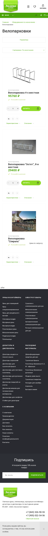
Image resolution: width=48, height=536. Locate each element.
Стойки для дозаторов (10, 400)
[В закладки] (17, 119)
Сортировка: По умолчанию (23, 50)
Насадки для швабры (33, 383)
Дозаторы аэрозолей (10, 360)
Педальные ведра (9, 336)
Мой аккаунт (41, 15)
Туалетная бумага (32, 360)
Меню (7, 15)
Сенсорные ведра (8, 319)
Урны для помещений (10, 303)
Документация (7, 419)
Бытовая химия (31, 389)
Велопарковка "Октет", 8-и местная (23, 165)
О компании (7, 412)
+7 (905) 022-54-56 (35, 515)
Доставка (6, 423)
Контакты (5, 442)
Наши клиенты (7, 433)
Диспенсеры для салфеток (12, 397)
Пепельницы (7, 339)
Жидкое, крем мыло (32, 376)
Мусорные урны (8, 322)
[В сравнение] (13, 119)
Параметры (24, 40)
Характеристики (12, 123)
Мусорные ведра (8, 326)
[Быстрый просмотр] (9, 119)
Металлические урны (10, 332)
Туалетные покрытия (33, 379)
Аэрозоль (29, 386)
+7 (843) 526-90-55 (35, 512)
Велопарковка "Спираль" (16, 240)
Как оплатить (7, 426)
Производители (8, 416)
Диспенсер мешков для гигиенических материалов (11, 391)
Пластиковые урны (9, 329)
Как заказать (7, 429)
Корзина (43, 8)
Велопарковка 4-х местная (23, 92)
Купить (26, 108)
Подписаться (37, 475)
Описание (28, 123)
